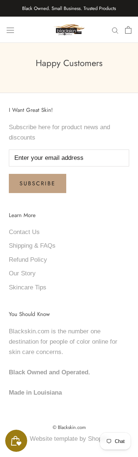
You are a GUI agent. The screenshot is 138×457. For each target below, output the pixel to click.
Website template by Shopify (69, 438)
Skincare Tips (27, 287)
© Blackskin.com (69, 427)
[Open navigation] (10, 30)
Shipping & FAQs (32, 245)
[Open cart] (128, 30)
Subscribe (38, 183)
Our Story (22, 273)
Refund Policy (28, 259)
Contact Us (24, 232)
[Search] (115, 30)
